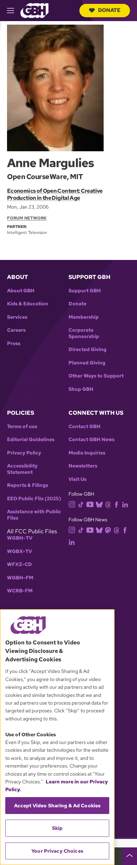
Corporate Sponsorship (83, 333)
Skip (57, 828)
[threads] (108, 504)
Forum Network (27, 218)
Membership (83, 317)
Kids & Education (27, 304)
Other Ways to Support (96, 376)
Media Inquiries (86, 453)
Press (13, 343)
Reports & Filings (27, 485)
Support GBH (84, 291)
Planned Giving (86, 363)
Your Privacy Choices (57, 851)
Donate (109, 10)
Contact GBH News (91, 440)
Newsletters (82, 466)
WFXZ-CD (19, 564)
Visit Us (77, 479)
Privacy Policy (24, 453)
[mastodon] (108, 529)
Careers (16, 330)
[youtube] (89, 503)
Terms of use (22, 427)
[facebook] (116, 504)
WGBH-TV (19, 538)
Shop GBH (80, 389)
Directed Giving (87, 349)
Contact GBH (84, 427)
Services (17, 317)
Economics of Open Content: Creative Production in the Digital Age (55, 194)
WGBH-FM (20, 578)
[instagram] (72, 504)
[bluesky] (99, 504)
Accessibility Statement (22, 469)
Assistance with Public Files (34, 515)
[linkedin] (125, 504)
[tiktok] (81, 504)
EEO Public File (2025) (34, 499)
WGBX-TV (19, 551)
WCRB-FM (20, 591)
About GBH (20, 291)
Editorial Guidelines (30, 440)
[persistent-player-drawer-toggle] (129, 856)
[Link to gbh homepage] (34, 10)
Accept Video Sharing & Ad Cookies (57, 805)
